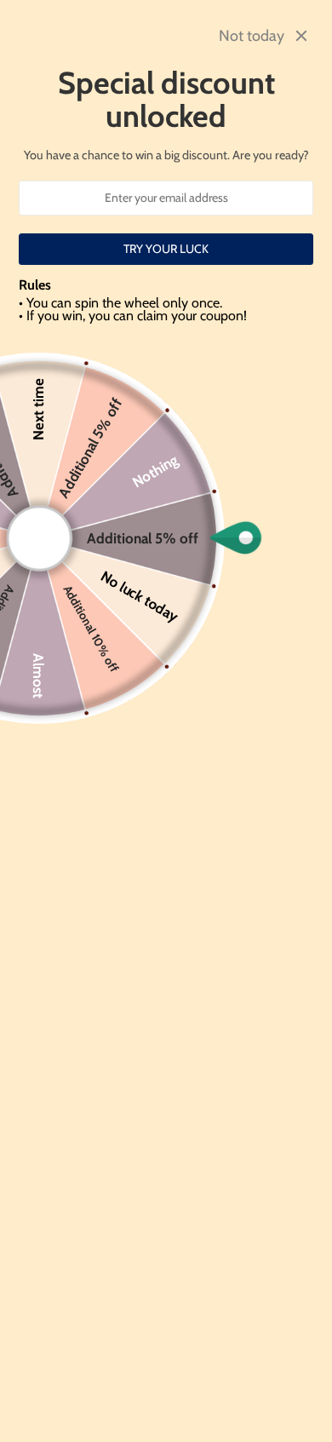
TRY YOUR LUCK (166, 248)
